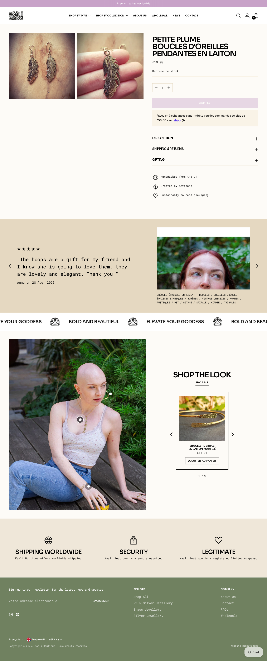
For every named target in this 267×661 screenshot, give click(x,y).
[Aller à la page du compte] (247, 15)
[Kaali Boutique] (16, 15)
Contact (227, 603)
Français (14, 639)
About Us (228, 597)
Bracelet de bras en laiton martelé (202, 447)
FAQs (224, 609)
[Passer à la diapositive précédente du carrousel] (10, 266)
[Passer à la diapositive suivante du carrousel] (256, 266)
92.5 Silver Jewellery (153, 603)
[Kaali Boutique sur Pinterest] (17, 615)
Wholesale (229, 616)
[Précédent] (103, 3)
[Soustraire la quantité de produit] (156, 88)
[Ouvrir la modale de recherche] (238, 15)
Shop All (141, 597)
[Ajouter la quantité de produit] (169, 88)
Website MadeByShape (244, 645)
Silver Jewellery (148, 616)
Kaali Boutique (45, 645)
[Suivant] (163, 3)
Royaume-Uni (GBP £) (45, 639)
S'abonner (100, 600)
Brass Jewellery (147, 609)
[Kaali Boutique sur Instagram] (11, 615)
